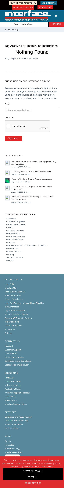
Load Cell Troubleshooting (16, 420)
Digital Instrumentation (15, 224)
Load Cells (10, 242)
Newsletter (9, 445)
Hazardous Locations (15, 230)
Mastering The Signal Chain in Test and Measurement (31, 179)
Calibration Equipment (15, 221)
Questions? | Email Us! (23, 7)
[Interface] (26, 16)
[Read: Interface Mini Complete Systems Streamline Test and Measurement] (7, 188)
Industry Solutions (13, 385)
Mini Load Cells (12, 248)
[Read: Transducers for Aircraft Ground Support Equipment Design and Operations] (7, 163)
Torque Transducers (14, 257)
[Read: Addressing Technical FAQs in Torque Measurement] (7, 173)
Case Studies (10, 396)
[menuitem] (47, 16)
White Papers (11, 400)
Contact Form (11, 353)
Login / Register (49, 3)
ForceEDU (9, 377)
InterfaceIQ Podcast (13, 452)
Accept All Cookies (33, 471)
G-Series (9, 227)
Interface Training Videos (16, 404)
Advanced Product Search (21, 3)
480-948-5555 (45, 7)
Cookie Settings (33, 483)
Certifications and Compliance (18, 361)
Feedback (9, 346)
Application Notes (13, 389)
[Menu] (46, 16)
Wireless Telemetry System (16, 314)
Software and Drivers (14, 424)
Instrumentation (12, 233)
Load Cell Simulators (14, 239)
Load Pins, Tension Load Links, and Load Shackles (26, 245)
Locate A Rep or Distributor (17, 364)
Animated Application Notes (17, 392)
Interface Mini (11, 288)
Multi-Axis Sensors (14, 251)
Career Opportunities (14, 357)
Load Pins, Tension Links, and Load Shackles (24, 303)
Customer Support (13, 349)
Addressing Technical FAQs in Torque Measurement (31, 171)
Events (8, 441)
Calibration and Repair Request (18, 417)
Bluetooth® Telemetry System (18, 318)
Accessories (11, 218)
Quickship (10, 254)
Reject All (33, 477)
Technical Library (12, 428)
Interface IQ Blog (12, 448)
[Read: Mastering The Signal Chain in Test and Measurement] (7, 180)
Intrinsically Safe (12, 321)
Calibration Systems (13, 325)
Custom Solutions (13, 381)
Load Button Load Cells (15, 236)
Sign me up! (13, 138)
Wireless (9, 260)
